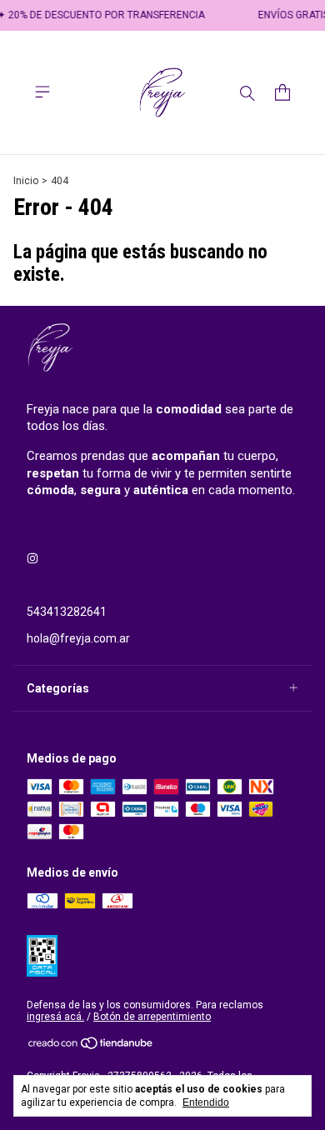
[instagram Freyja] (32, 558)
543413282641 (67, 611)
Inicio (25, 181)
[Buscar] (247, 92)
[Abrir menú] (42, 91)
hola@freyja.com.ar (78, 638)
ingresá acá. (55, 1016)
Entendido (205, 1102)
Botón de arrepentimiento (152, 1016)
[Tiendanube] (91, 1046)
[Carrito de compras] (282, 92)
